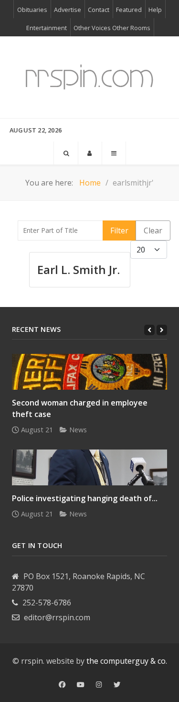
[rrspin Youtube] (80, 685)
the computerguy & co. (126, 661)
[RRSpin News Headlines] (89, 77)
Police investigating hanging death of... (85, 498)
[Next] (162, 330)
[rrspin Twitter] (117, 685)
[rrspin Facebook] (62, 685)
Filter (119, 230)
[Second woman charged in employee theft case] (89, 372)
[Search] (65, 153)
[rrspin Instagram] (99, 685)
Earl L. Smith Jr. (78, 269)
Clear (153, 230)
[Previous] (149, 330)
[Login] (90, 153)
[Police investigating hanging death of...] (89, 467)
